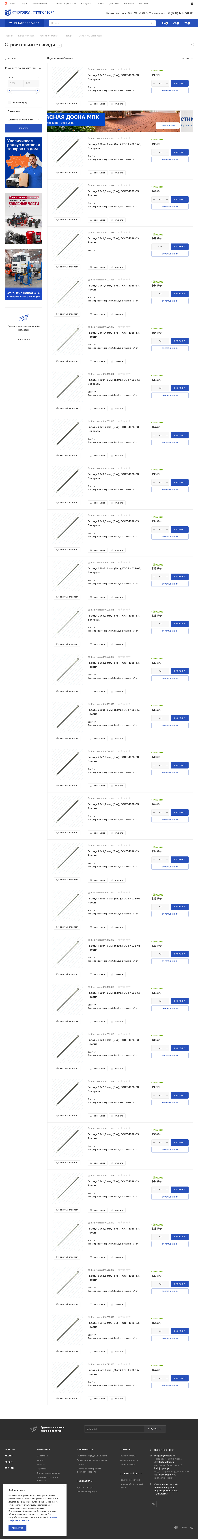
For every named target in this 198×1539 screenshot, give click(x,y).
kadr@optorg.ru (162, 1468)
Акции (9, 1456)
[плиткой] (183, 58)
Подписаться (155, 1429)
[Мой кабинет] (192, 3)
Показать (23, 128)
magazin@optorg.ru (164, 1455)
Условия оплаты (128, 1456)
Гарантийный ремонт (130, 1480)
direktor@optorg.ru (164, 1462)
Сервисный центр (131, 1474)
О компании (42, 1456)
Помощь (125, 1449)
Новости (41, 1464)
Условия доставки (129, 1460)
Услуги (9, 1462)
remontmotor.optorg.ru (87, 1491)
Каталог (10, 1449)
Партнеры (42, 1469)
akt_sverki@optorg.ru (165, 1474)
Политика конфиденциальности (92, 1456)
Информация (85, 1449)
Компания (43, 1449)
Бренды (9, 1468)
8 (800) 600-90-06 (164, 1450)
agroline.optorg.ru (85, 1487)
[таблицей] (192, 58)
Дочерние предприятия (48, 1473)
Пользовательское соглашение (92, 1460)
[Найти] (152, 23)
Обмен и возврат (128, 1464)
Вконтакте (153, 1504)
